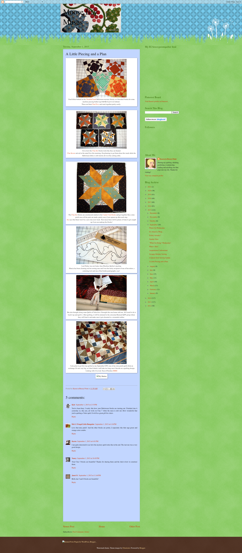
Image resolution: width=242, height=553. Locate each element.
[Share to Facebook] (111, 389)
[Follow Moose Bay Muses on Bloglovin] (156, 120)
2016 (150, 206)
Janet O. (75, 475)
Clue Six (95, 151)
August (152, 266)
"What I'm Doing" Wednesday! (160, 243)
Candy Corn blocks (109, 215)
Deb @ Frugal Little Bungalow (83, 424)
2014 (150, 298)
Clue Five (95, 104)
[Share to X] (109, 389)
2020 (150, 190)
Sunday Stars (153, 239)
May (151, 278)
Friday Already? (155, 235)
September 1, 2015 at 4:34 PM (105, 424)
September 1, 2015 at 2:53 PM (86, 404)
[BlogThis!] (106, 389)
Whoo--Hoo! (153, 246)
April (152, 281)
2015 (150, 210)
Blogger (142, 548)
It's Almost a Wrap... (156, 231)
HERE (115, 371)
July (151, 270)
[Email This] (104, 389)
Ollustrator (126, 548)
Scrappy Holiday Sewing (158, 254)
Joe (68, 220)
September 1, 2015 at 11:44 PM (90, 475)
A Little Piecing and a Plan (158, 261)
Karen (74, 441)
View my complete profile (154, 175)
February (153, 289)
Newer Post (68, 526)
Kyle (73, 404)
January (153, 293)
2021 (150, 187)
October (153, 221)
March (152, 285)
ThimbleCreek (91, 99)
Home (102, 526)
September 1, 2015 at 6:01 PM (87, 441)
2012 (150, 306)
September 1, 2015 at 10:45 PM (88, 458)
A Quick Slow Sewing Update (159, 257)
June (151, 274)
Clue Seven (71, 153)
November (154, 217)
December (153, 213)
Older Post (134, 526)
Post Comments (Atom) (81, 532)
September (154, 224)
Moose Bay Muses (80, 17)
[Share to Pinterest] (113, 389)
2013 (150, 302)
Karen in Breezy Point (168, 159)
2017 (150, 202)
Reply (74, 416)
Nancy (74, 458)
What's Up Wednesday (157, 228)
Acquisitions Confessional (158, 250)
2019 (150, 194)
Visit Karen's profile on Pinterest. (156, 101)
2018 (150, 198)
